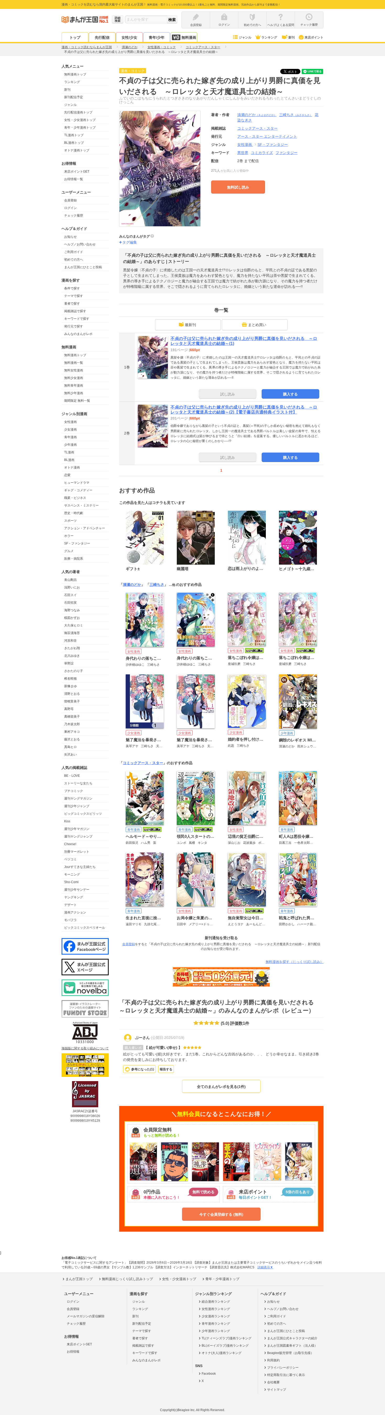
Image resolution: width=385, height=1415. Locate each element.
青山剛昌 (70, 580)
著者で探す (72, 303)
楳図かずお (72, 618)
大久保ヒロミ (73, 625)
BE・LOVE (72, 776)
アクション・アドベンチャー (84, 528)
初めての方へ (73, 259)
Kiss (67, 821)
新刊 (291, 37)
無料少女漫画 (73, 378)
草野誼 (69, 663)
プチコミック (73, 791)
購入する (290, 394)
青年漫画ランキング (216, 1323)
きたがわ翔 (72, 648)
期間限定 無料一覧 (77, 401)
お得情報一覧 (73, 179)
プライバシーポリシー (283, 1367)
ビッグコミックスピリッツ (83, 814)
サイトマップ (276, 1389)
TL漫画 (69, 452)
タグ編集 (129, 242)
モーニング (72, 874)
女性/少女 (129, 37)
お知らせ (70, 237)
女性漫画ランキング (216, 1309)
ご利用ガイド (73, 252)
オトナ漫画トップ (76, 150)
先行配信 (102, 37)
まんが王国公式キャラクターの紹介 (292, 1338)
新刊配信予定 (73, 97)
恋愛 (67, 475)
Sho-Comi (71, 882)
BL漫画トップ (74, 143)
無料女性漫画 (73, 370)
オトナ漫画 (72, 467)
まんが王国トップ (79, 1279)
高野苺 (69, 709)
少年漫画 (70, 445)
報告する (166, 1069)
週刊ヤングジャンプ (78, 836)
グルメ (69, 551)
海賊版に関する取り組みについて (85, 1048)
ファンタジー (287, 153)
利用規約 (273, 1360)
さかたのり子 (73, 671)
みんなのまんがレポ (78, 334)
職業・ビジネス (75, 498)
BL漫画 (69, 460)
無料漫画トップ (75, 74)
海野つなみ (72, 610)
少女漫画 (70, 429)
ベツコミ (70, 859)
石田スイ (70, 595)
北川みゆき (72, 656)
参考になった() (142, 1069)
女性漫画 (70, 422)
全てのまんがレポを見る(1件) (221, 1086)
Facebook (209, 1373)
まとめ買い (257, 325)
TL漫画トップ (74, 135)
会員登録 (70, 200)
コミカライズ (262, 153)
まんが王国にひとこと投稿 (83, 267)
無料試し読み (238, 187)
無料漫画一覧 (73, 363)
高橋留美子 (72, 716)
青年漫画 (70, 437)
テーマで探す (73, 296)
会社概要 (273, 1382)
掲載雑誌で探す (75, 311)
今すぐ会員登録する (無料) (221, 1214)
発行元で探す (73, 326)
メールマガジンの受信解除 (85, 1316)
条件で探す (72, 288)
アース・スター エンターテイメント (267, 136)
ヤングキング (73, 897)
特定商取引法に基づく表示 (286, 1375)
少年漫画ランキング (216, 1331)
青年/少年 (156, 37)
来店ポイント (314, 37)
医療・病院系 (73, 558)
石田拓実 (70, 602)
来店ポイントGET (76, 171)
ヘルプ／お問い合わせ (80, 244)
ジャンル (245, 37)
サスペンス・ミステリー (81, 505)
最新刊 (190, 325)
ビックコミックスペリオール (84, 927)
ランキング (269, 37)
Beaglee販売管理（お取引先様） (290, 1353)
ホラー (69, 536)
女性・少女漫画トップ (80, 120)
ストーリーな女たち (78, 783)
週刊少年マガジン (76, 829)
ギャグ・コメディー (78, 490)
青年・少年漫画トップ (80, 127)
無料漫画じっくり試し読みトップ (127, 1279)
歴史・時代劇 (73, 513)
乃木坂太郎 (72, 724)
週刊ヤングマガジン (78, 798)
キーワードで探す (76, 319)
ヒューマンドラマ (76, 482)
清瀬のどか (257, 115)
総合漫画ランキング (216, 1301)
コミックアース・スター (143, 763)
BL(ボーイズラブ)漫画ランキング (225, 1345)
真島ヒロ (70, 747)
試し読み (227, 394)
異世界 (242, 153)
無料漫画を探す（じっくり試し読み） (294, 962)
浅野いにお (72, 587)
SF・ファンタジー (77, 543)
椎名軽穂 (70, 678)
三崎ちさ (295, 115)
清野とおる (72, 694)
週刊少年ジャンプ (76, 806)
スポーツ (70, 520)
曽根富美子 (72, 701)
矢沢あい (70, 754)
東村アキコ (72, 732)
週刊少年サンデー (76, 889)
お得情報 (73, 1351)
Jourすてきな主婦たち (80, 867)
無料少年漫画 (73, 393)
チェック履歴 (73, 215)
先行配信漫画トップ (78, 112)
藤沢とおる (72, 739)
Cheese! (70, 844)
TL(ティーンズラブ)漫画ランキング (226, 1338)
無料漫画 (189, 37)
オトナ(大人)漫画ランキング (221, 1353)
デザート (70, 905)
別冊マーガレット (76, 852)
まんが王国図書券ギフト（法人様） (292, 1345)
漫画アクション (75, 912)
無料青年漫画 (73, 385)
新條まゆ (70, 686)
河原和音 (70, 640)
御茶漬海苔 (72, 633)
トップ (74, 37)
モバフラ (70, 920)
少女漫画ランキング (216, 1316)
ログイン (70, 208)
